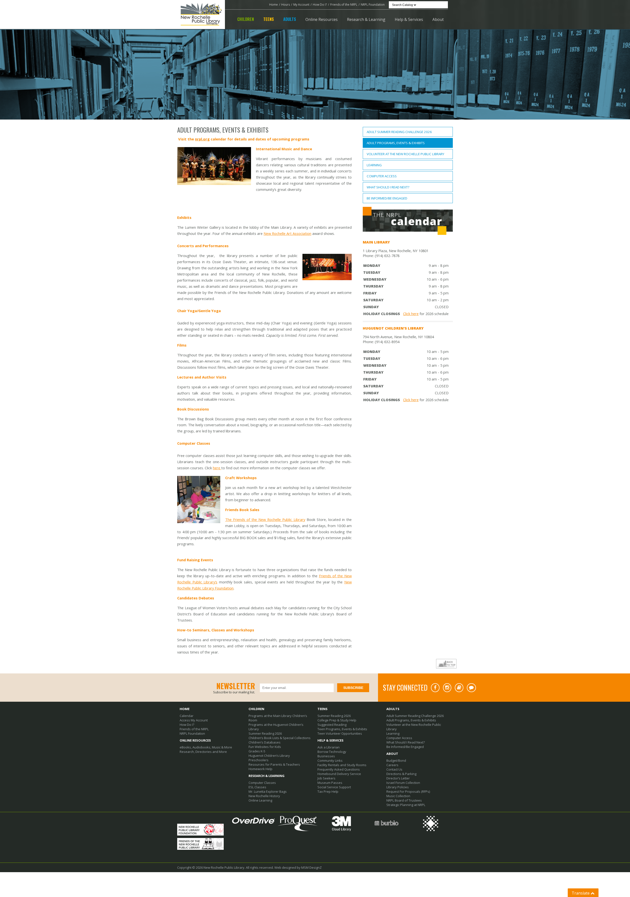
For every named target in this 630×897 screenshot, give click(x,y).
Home (273, 4)
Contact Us (394, 769)
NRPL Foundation (373, 4)
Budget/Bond (396, 760)
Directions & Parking (401, 774)
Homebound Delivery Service (339, 774)
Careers (392, 765)
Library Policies (397, 787)
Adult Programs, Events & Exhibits (396, 143)
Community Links (330, 760)
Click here (411, 313)
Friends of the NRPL (343, 4)
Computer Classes (262, 782)
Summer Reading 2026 (265, 733)
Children (245, 19)
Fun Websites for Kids (265, 747)
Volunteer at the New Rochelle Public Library (405, 154)
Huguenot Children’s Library (269, 755)
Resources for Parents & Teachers (274, 764)
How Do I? (320, 4)
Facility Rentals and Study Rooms (341, 765)
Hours (285, 4)
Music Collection (398, 796)
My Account (301, 4)
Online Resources (321, 19)
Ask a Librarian (328, 747)
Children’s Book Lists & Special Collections (280, 738)
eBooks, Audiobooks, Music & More (206, 747)
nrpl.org (202, 139)
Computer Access (382, 176)
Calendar (186, 716)
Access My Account (194, 720)
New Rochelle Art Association (287, 233)
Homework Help (260, 769)
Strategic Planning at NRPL (405, 805)
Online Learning (260, 800)
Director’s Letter (398, 778)
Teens (268, 19)
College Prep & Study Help (336, 720)
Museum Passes (329, 782)
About (438, 19)
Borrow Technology (331, 751)
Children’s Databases (265, 742)
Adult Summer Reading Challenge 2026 (399, 132)
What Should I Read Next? (388, 187)
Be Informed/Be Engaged (387, 198)
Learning (374, 165)
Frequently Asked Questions (338, 769)
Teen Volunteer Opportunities (339, 733)
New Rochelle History (264, 796)
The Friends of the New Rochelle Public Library (265, 519)
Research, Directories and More (203, 751)
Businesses (326, 756)
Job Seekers (326, 778)
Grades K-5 (257, 751)
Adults (289, 19)
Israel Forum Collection (403, 782)
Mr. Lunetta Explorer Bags (268, 791)
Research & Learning (366, 19)
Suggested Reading (331, 724)
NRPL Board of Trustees (404, 800)
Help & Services (409, 19)
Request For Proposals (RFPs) (408, 791)
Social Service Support (334, 787)
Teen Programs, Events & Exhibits (342, 729)
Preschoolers (258, 760)
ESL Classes (257, 787)
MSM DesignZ (311, 867)
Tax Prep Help (327, 791)
